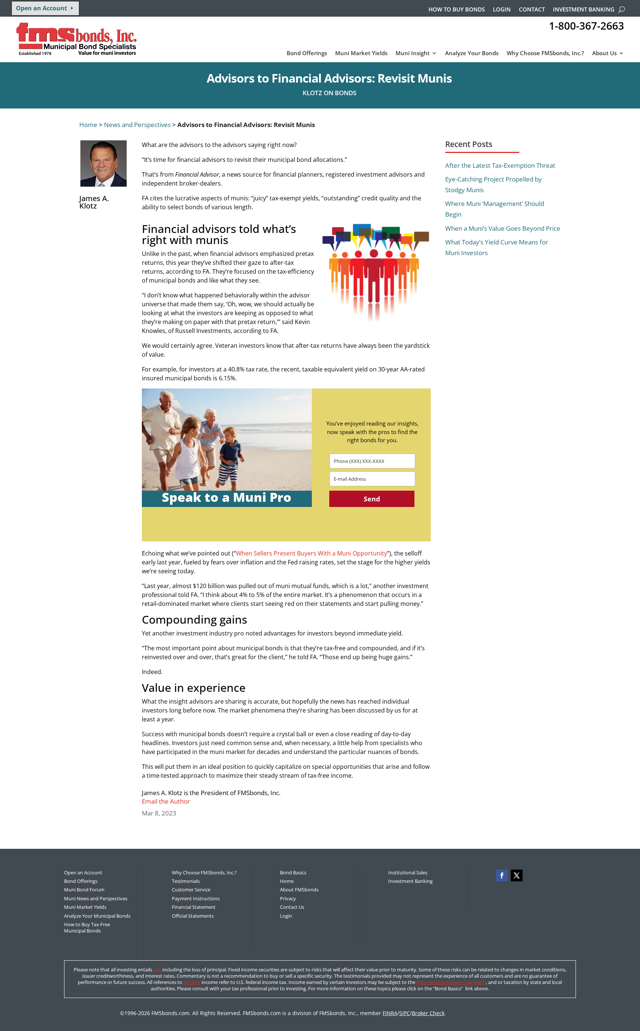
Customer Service (191, 889)
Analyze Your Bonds (472, 53)
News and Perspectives (137, 124)
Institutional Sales (407, 872)
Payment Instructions (196, 898)
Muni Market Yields (361, 53)
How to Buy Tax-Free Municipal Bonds (87, 927)
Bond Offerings (307, 53)
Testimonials (186, 881)
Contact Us (292, 907)
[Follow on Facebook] (502, 875)
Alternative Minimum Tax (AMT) (451, 982)
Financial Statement (194, 907)
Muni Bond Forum (84, 889)
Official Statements (193, 915)
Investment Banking (583, 10)
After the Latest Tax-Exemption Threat (500, 165)
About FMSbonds (299, 889)
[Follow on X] (517, 875)
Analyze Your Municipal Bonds (97, 915)
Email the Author (166, 801)
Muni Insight (413, 53)
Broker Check (428, 1013)
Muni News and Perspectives (95, 898)
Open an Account (41, 8)
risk (157, 969)
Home (88, 124)
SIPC (404, 1013)
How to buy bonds (457, 10)
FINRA (390, 1013)
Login (502, 10)
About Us (604, 53)
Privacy (288, 898)
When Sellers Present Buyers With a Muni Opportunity (311, 553)
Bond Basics (293, 872)
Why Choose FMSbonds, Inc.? (545, 53)
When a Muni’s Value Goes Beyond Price (502, 228)
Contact (532, 10)
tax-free (191, 982)
